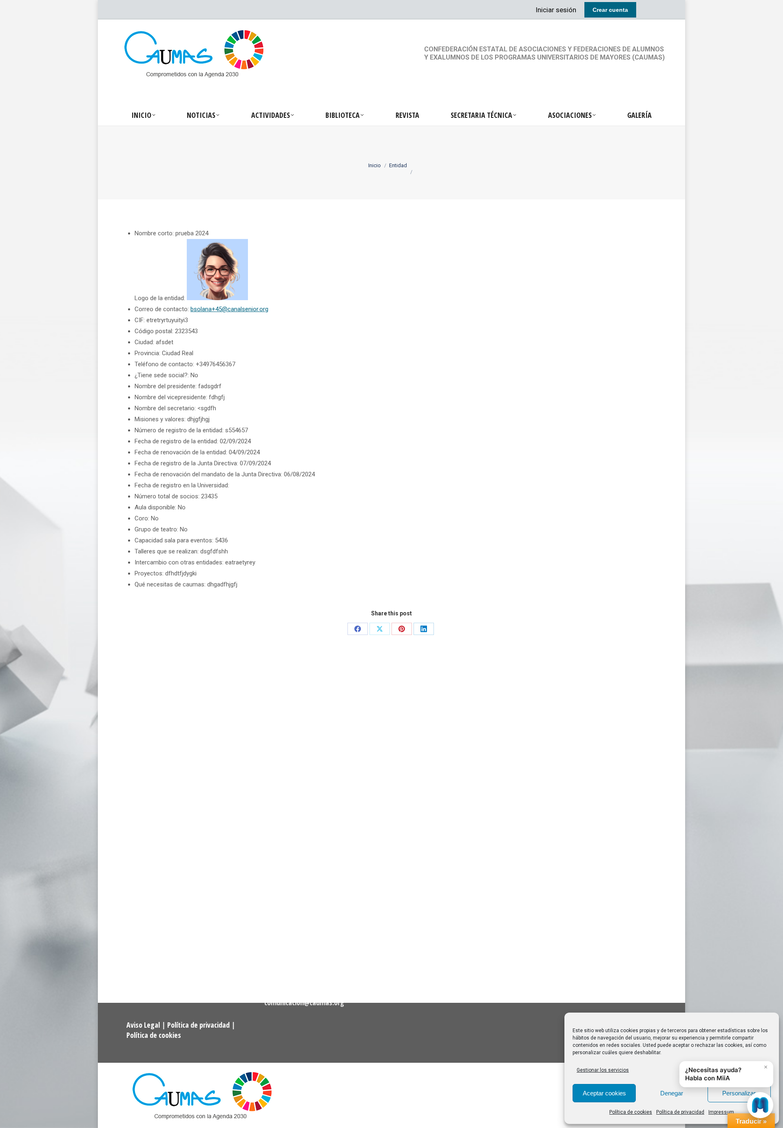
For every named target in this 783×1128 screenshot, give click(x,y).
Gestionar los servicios (603, 1070)
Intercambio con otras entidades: (179, 562)
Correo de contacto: (162, 309)
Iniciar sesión (555, 10)
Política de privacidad (680, 1112)
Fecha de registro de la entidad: (176, 441)
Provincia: (147, 353)
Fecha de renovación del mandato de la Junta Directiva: (208, 474)
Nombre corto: (154, 233)
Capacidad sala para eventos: (174, 540)
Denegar (671, 1093)
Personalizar (739, 1093)
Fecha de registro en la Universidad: (182, 485)
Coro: (142, 518)
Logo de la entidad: (160, 298)
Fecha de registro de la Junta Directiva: (186, 463)
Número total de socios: (167, 496)
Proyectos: (149, 573)
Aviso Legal (143, 1025)
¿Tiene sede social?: (162, 375)
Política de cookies (630, 1112)
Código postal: (154, 331)
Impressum (721, 1112)
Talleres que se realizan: (167, 551)
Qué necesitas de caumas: (170, 584)
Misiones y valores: (160, 419)
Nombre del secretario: (165, 408)
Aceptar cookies (604, 1093)
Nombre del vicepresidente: (171, 397)
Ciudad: (144, 342)
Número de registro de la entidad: (179, 430)
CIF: (140, 320)
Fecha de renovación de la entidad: (181, 452)
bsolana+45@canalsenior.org (229, 309)
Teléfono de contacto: (164, 364)
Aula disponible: (155, 507)
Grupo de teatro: (156, 529)
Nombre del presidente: (166, 386)
